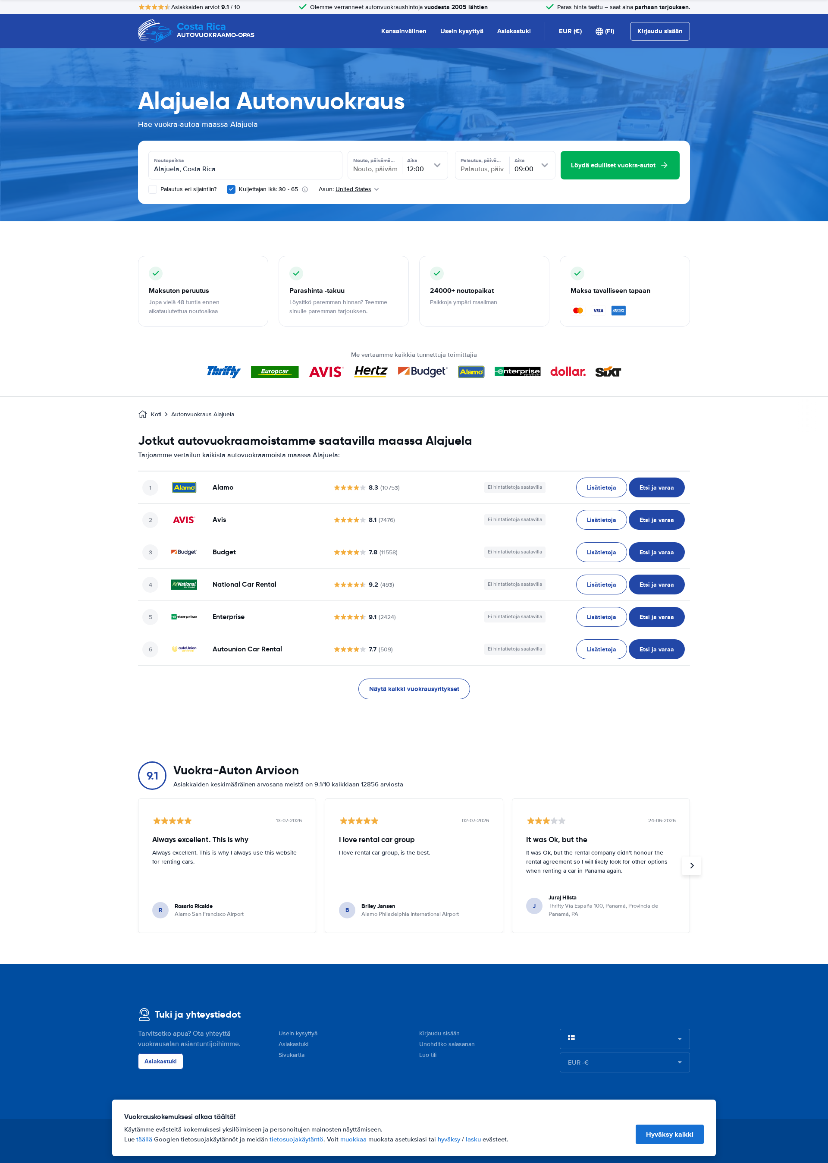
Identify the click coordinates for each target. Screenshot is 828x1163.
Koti (156, 414)
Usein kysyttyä (461, 31)
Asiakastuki (514, 31)
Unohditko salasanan (447, 1044)
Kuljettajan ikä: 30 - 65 (268, 189)
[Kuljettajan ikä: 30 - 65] (231, 189)
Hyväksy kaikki (669, 1134)
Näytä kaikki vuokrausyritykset (414, 689)
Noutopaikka (169, 160)
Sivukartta (291, 1055)
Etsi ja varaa (657, 487)
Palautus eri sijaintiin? (187, 189)
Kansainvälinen (404, 31)
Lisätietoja (601, 487)
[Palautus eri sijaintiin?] (152, 189)
